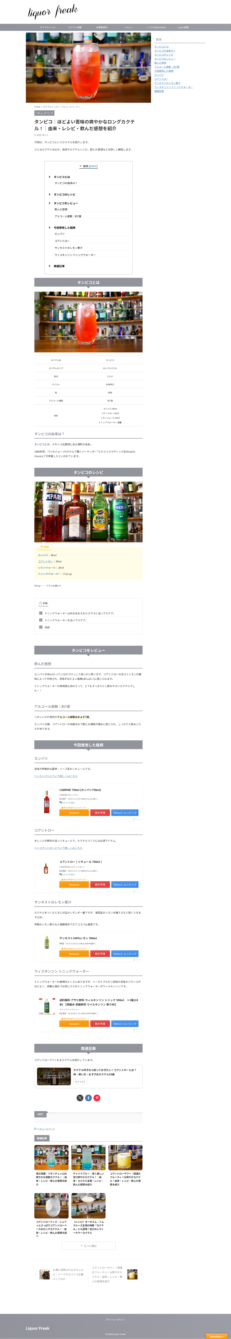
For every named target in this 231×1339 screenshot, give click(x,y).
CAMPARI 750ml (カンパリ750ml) (80, 790)
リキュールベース (46, 1128)
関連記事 (59, 266)
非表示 (93, 166)
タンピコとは (62, 177)
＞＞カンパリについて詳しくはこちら (55, 776)
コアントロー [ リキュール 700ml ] (80, 862)
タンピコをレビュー (66, 203)
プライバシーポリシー (115, 1319)
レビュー (129, 27)
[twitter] (80, 1098)
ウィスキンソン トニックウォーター (75, 255)
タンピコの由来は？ (66, 183)
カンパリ (60, 233)
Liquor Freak (37, 1328)
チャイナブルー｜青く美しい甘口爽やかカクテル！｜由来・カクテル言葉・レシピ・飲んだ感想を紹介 (88, 1179)
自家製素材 (101, 27)
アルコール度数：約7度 (68, 216)
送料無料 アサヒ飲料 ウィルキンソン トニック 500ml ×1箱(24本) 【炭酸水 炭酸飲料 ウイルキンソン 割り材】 (98, 1002)
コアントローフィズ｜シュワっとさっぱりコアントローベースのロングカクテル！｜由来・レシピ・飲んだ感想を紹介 (51, 1229)
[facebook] (88, 1098)
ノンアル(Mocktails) (156, 27)
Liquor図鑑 (183, 27)
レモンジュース (46, 567)
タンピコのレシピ (64, 194)
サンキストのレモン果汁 (69, 247)
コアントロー (62, 241)
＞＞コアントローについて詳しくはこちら (58, 848)
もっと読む (90, 1246)
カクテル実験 (75, 27)
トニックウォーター (49, 574)
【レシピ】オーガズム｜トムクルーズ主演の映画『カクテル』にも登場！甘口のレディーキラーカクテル (88, 1227)
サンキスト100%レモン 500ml (78, 938)
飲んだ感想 (61, 209)
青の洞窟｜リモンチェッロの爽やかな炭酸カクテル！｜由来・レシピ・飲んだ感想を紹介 (51, 1179)
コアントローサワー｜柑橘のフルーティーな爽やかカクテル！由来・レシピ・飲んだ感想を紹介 (125, 1179)
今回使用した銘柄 (64, 228)
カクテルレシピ (47, 27)
